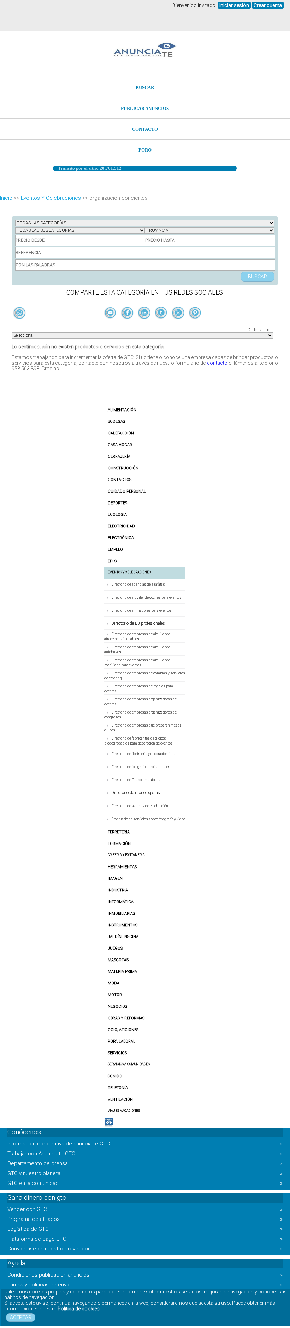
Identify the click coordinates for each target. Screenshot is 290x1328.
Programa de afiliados (145, 1219)
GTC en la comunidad (145, 1183)
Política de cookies (79, 1308)
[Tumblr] (161, 324)
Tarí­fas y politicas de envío (145, 1284)
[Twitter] (178, 324)
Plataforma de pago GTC (145, 1239)
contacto (217, 363)
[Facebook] (127, 324)
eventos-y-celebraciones (51, 198)
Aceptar (20, 1317)
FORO (145, 150)
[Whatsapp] (20, 313)
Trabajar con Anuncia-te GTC (145, 1153)
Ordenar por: (260, 329)
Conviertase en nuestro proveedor (145, 1249)
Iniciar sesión (234, 5)
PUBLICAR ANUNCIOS (145, 108)
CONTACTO (145, 129)
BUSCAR (145, 87)
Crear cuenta (268, 5)
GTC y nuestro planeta (145, 1173)
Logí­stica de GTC (145, 1229)
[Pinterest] (195, 324)
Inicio (6, 198)
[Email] (110, 324)
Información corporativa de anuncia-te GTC (145, 1144)
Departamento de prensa (145, 1163)
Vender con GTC (145, 1209)
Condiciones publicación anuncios (145, 1275)
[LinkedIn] (144, 324)
